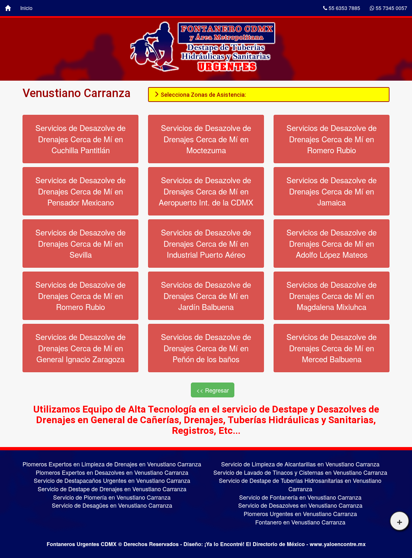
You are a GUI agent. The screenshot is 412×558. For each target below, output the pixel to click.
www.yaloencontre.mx (338, 544)
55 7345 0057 (390, 8)
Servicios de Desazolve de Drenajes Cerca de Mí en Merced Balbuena (331, 347)
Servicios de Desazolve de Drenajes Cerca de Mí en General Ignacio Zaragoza (80, 347)
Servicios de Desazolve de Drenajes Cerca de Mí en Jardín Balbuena (206, 295)
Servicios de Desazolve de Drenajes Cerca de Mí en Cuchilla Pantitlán (80, 138)
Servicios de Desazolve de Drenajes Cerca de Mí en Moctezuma (206, 138)
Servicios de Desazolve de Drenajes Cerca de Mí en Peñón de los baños (206, 347)
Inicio (26, 8)
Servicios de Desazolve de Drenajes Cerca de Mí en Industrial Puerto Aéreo (206, 243)
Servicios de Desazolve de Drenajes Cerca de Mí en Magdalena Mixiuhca (331, 295)
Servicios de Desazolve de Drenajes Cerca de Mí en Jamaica (331, 191)
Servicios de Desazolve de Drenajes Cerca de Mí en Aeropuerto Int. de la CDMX (206, 191)
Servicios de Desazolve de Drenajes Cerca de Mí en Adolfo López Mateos (331, 243)
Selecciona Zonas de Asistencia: (202, 94)
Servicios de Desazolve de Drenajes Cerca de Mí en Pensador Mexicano (80, 191)
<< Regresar (212, 390)
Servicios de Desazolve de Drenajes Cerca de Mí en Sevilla (80, 243)
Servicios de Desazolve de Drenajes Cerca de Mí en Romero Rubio (331, 138)
